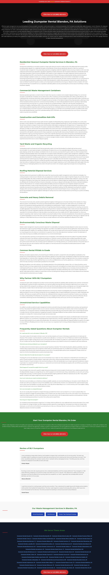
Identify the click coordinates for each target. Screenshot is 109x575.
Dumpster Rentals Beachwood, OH (26, 546)
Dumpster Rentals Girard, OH (66, 551)
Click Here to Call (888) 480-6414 (54, 14)
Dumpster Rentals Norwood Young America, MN (53, 559)
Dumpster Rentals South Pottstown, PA (47, 551)
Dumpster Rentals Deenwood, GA (79, 554)
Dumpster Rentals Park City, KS (83, 567)
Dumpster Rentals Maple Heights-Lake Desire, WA (35, 557)
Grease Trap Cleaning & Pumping (67, 514)
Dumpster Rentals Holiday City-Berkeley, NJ (43, 538)
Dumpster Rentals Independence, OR (82, 546)
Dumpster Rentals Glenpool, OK (28, 565)
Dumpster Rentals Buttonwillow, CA (45, 543)
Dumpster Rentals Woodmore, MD (64, 565)
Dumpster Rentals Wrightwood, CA (27, 551)
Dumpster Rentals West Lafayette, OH (66, 538)
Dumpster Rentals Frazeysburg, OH (27, 567)
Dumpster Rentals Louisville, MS (26, 543)
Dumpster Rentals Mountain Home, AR (77, 559)
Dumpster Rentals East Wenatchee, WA (81, 541)
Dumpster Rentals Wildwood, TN (45, 565)
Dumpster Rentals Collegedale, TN (31, 559)
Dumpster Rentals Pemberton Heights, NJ (76, 557)
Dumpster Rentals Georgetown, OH (35, 549)
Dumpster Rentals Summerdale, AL (46, 567)
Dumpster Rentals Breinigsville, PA (42, 536)
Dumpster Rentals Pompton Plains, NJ (82, 536)
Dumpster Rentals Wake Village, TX (45, 562)
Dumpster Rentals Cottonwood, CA (46, 546)
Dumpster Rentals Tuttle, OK (28, 554)
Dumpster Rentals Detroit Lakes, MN (61, 536)
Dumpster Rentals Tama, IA (24, 538)
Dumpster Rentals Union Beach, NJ (82, 543)
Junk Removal (51, 514)
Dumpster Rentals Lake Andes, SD (65, 567)
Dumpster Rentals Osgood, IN (45, 554)
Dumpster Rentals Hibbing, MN (45, 541)
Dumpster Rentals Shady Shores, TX (54, 549)
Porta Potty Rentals (38, 514)
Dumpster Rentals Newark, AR (83, 551)
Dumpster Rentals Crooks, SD (56, 557)
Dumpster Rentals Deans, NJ (84, 538)
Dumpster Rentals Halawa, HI (63, 546)
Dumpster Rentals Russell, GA (24, 536)
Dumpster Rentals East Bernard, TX (26, 541)
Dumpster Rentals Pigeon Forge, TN (65, 562)
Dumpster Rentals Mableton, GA (83, 562)
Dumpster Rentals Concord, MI (61, 554)
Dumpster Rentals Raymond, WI (63, 543)
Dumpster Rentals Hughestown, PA (26, 562)
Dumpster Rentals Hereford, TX (62, 541)
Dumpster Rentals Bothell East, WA (74, 549)
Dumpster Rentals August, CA (81, 565)
